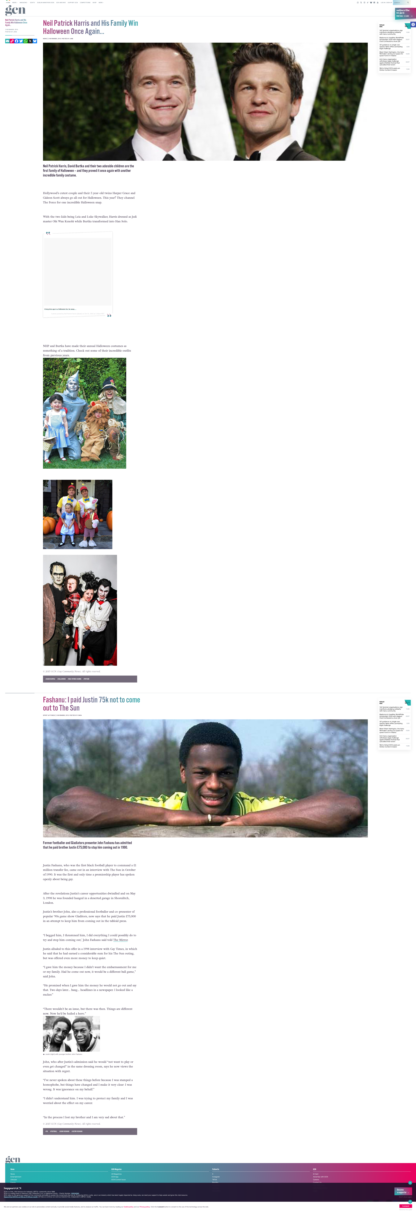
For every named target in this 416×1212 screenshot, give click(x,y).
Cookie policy (128, 1207)
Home (8, 2)
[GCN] (13, 1162)
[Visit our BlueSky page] (371, 2)
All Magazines (116, 1174)
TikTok (214, 1180)
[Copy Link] (12, 41)
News (14, 2)
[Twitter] (21, 41)
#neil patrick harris (74, 679)
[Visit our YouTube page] (377, 2)
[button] (413, 24)
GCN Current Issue (118, 1180)
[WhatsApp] (25, 41)
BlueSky (215, 1182)
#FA (47, 1131)
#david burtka (50, 679)
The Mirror (120, 940)
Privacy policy (145, 1207)
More (101, 2)
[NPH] (205, 102)
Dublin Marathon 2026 (45, 2)
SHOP (94, 2)
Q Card (315, 1174)
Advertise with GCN (320, 1177)
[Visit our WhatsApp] (358, 2)
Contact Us (317, 1182)
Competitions (85, 2)
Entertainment (16, 1177)
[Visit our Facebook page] (374, 2)
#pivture (86, 679)
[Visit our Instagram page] (364, 2)
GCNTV (32, 2)
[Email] (7, 41)
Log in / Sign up (386, 2)
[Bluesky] (34, 41)
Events (13, 1182)
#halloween (61, 679)
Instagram (216, 1177)
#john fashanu (64, 1131)
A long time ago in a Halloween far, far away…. (60, 309)
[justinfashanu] (205, 778)
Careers (316, 1180)
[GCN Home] (15, 10)
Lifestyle (14, 1180)
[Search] (408, 2)
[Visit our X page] (361, 2)
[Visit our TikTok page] (368, 2)
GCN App (114, 1177)
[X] (30, 41)
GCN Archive (61, 2)
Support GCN (73, 2)
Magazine (23, 2)
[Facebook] (16, 41)
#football (53, 1131)
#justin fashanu (77, 1131)
